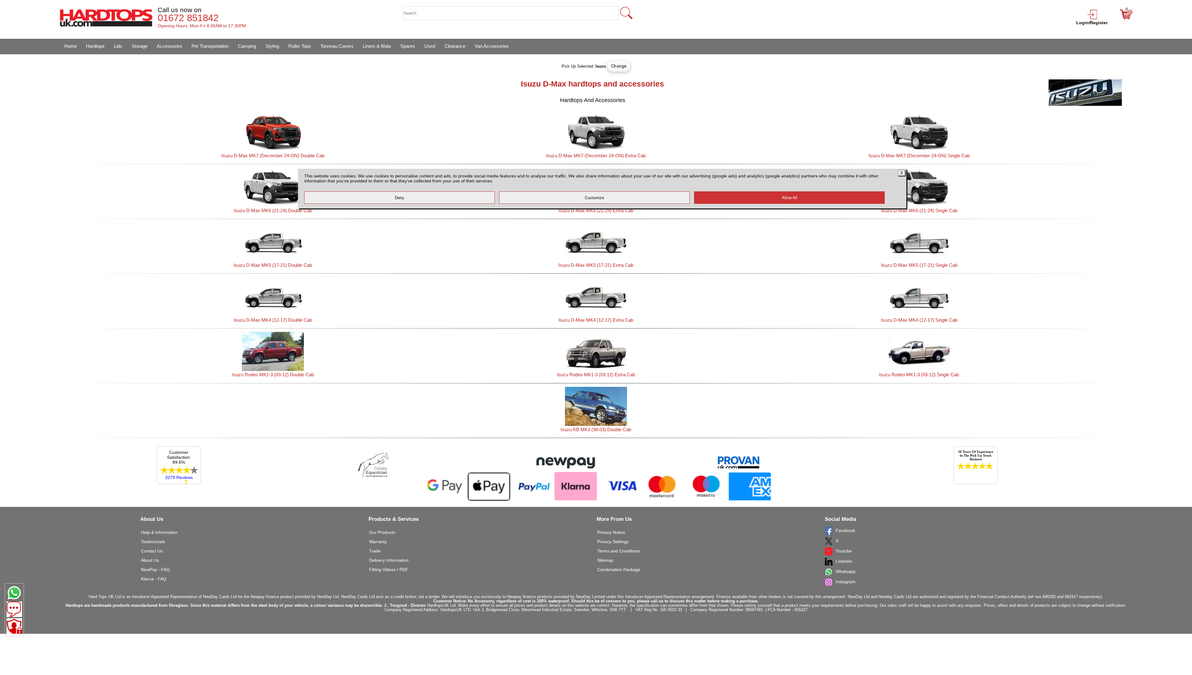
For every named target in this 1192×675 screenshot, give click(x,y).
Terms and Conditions (618, 550)
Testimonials (153, 541)
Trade (375, 550)
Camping (247, 46)
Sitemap (605, 560)
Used (429, 46)
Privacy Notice (611, 532)
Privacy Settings (613, 541)
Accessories (169, 46)
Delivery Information (389, 560)
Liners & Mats (377, 46)
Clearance (455, 46)
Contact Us (152, 550)
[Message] (14, 609)
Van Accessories (492, 46)
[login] (1092, 17)
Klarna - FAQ (153, 578)
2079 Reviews (179, 477)
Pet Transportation (210, 46)
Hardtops (95, 46)
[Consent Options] (14, 626)
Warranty (378, 541)
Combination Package (618, 569)
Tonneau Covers (337, 46)
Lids (118, 46)
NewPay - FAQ (155, 569)
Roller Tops (299, 46)
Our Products (382, 532)
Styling (272, 46)
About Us (150, 560)
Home (70, 46)
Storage (139, 46)
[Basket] (1126, 17)
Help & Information (159, 532)
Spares (407, 46)
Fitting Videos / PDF (388, 569)
